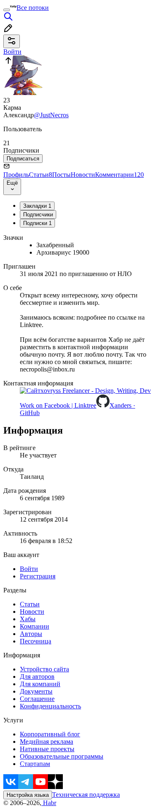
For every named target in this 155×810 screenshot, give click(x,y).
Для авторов (37, 676)
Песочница (35, 641)
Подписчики (38, 214)
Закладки (37, 206)
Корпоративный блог (50, 734)
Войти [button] (12, 51)
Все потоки (33, 7)
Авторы (31, 633)
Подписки (37, 223)
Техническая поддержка (86, 794)
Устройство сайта (44, 669)
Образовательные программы (61, 756)
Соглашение (37, 698)
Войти (29, 568)
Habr (48, 802)
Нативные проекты (47, 748)
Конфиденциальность (50, 706)
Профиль (16, 174)
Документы (36, 691)
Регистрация (37, 576)
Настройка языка (28, 795)
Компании (34, 626)
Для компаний (40, 683)
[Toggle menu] (6, 10)
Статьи (40, 174)
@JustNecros (51, 114)
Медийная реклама (46, 741)
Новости (83, 174)
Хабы (28, 618)
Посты (61, 174)
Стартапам (35, 763)
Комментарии (119, 174)
